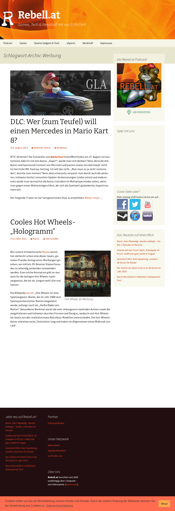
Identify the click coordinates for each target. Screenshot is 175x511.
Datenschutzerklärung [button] (59, 505)
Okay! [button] (164, 503)
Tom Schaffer (52, 238)
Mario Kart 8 (58, 156)
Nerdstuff (88, 43)
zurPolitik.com (55, 455)
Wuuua (46, 252)
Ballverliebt (53, 445)
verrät (29, 293)
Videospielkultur (56, 423)
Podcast (7, 43)
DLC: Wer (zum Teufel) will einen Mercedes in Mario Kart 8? (59, 131)
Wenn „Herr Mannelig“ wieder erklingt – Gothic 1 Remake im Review (20, 427)
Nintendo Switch (42, 147)
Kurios (36, 238)
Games (23, 43)
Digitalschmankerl (57, 450)
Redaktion (62, 147)
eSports (71, 43)
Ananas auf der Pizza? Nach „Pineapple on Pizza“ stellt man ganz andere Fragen (21, 439)
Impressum (106, 43)
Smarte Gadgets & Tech (46, 43)
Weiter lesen (94, 197)
